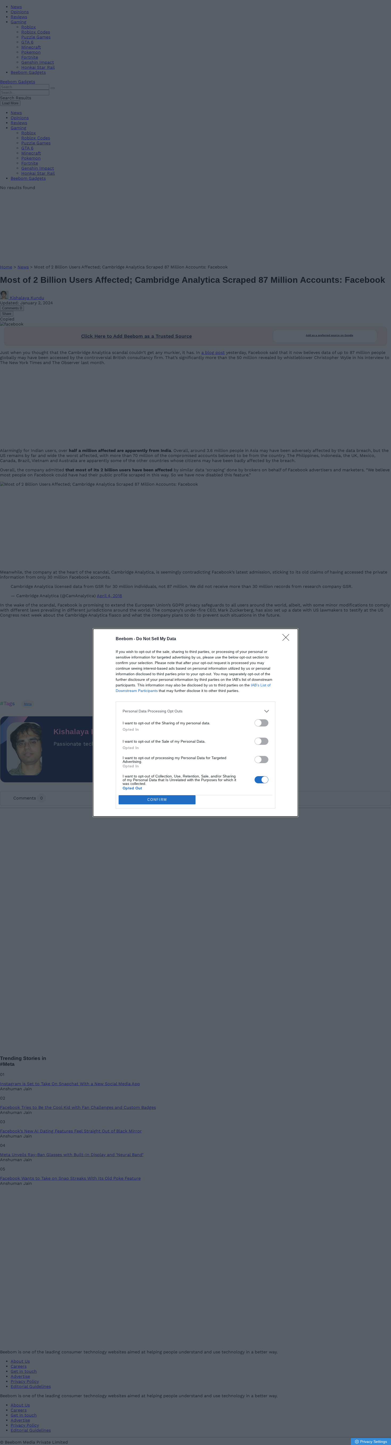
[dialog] (195, 722)
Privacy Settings (373, 1441)
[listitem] (195, 711)
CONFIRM (157, 800)
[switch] (261, 722)
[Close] (287, 639)
